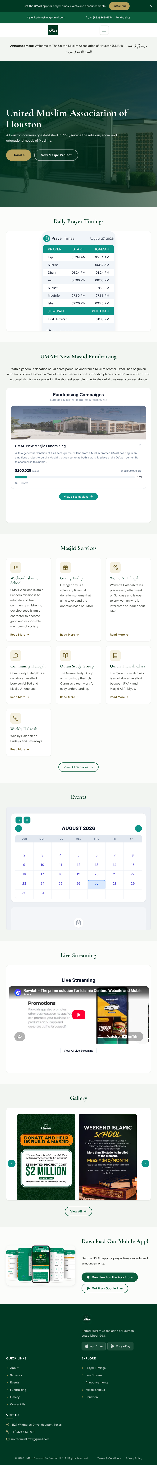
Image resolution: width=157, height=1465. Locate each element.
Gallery (15, 1397)
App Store (95, 1347)
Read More (19, 635)
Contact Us (17, 1404)
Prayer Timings (96, 1368)
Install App (121, 7)
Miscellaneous (95, 1390)
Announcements (97, 1382)
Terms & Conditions (109, 1458)
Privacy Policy (133, 1458)
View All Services (76, 767)
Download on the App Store (115, 1278)
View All (81, 1212)
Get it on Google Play (110, 1289)
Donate (19, 155)
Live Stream (94, 1375)
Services (16, 1375)
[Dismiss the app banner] (151, 6)
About (14, 1368)
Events (15, 1382)
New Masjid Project (56, 155)
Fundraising (123, 17)
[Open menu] (104, 30)
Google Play (121, 1347)
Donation (92, 1397)
